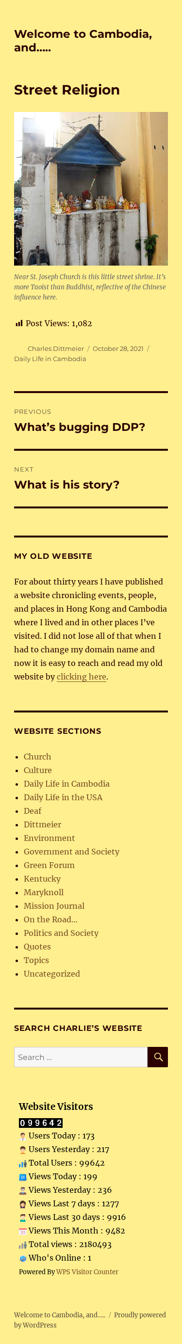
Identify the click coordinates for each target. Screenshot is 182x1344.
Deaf (32, 811)
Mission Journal (54, 906)
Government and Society (71, 851)
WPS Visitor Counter (87, 1272)
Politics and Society (61, 933)
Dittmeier (42, 824)
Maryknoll (44, 892)
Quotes (37, 946)
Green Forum (49, 865)
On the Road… (51, 919)
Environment (49, 838)
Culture (38, 770)
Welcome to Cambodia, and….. (59, 1315)
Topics (36, 960)
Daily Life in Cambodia (50, 359)
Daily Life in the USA (63, 797)
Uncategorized (52, 974)
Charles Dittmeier (56, 348)
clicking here (81, 676)
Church (37, 756)
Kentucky (42, 879)
